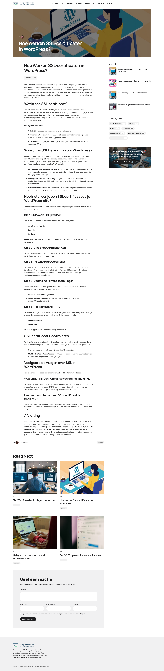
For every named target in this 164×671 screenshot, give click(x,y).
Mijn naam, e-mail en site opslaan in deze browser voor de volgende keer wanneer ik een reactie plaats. (54, 614)
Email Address (51, 604)
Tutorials (128, 128)
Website (75, 604)
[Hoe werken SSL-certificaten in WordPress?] (82, 477)
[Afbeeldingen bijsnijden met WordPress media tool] (112, 71)
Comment (23, 590)
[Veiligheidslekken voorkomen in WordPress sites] (35, 532)
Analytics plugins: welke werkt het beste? (133, 93)
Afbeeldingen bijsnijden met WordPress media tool (132, 70)
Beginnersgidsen (117, 123)
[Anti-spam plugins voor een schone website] (112, 106)
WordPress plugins (136, 133)
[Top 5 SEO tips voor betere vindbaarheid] (82, 532)
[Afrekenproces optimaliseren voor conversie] (112, 83)
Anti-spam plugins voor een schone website (134, 105)
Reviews (114, 128)
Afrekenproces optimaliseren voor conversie (134, 81)
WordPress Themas (118, 138)
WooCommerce (116, 133)
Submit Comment (28, 619)
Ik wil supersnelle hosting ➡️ (124, 162)
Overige (100, 442)
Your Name (24, 604)
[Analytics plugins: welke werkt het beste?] (112, 95)
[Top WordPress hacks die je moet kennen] (35, 477)
